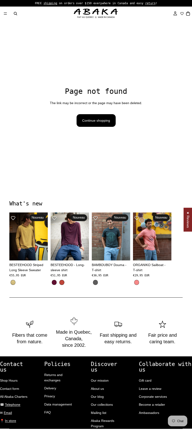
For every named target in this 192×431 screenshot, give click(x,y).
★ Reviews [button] (188, 220)
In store (10, 421)
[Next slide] (177, 249)
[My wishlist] (182, 13)
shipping (50, 3)
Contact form (9, 389)
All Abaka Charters (13, 396)
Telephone (12, 404)
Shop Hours (9, 380)
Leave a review (150, 389)
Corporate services (153, 396)
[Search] (15, 13)
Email (8, 413)
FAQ (47, 412)
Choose (44, 253)
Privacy (49, 396)
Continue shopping (96, 120)
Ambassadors (149, 413)
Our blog (97, 396)
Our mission (100, 380)
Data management (58, 404)
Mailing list (98, 413)
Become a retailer (152, 404)
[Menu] (5, 13)
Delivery (50, 388)
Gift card (145, 380)
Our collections (102, 404)
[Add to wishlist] (13, 218)
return (150, 3)
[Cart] (188, 13)
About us (97, 389)
